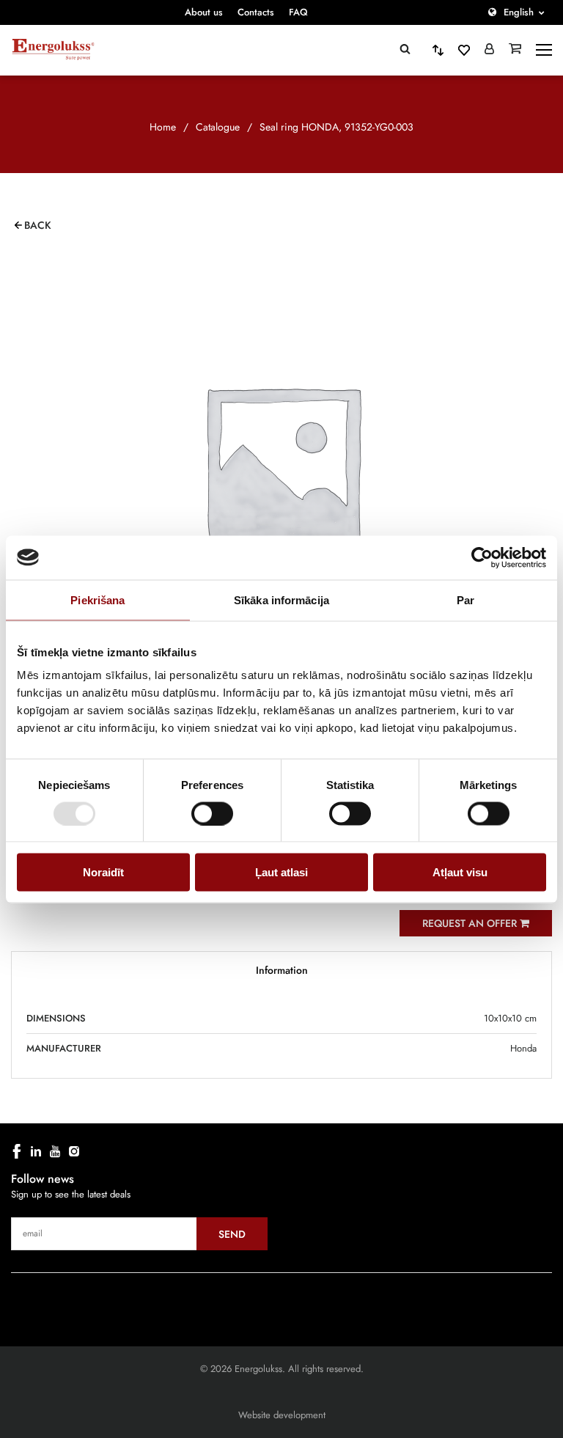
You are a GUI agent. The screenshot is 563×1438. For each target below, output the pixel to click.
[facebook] (17, 1151)
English (519, 12)
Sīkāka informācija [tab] (281, 599)
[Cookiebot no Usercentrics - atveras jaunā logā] (482, 557)
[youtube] (55, 1151)
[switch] (212, 813)
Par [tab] (465, 599)
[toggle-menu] (544, 50)
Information (282, 970)
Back (37, 225)
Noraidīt (103, 872)
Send (232, 1234)
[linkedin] (36, 1151)
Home (163, 127)
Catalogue (218, 127)
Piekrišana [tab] (97, 599)
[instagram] (74, 1151)
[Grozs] (515, 50)
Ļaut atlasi (281, 872)
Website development (281, 1415)
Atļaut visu (460, 872)
